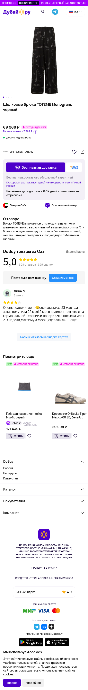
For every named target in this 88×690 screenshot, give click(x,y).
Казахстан (10, 478)
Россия (8, 468)
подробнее (33, 683)
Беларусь (10, 473)
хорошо (12, 683)
